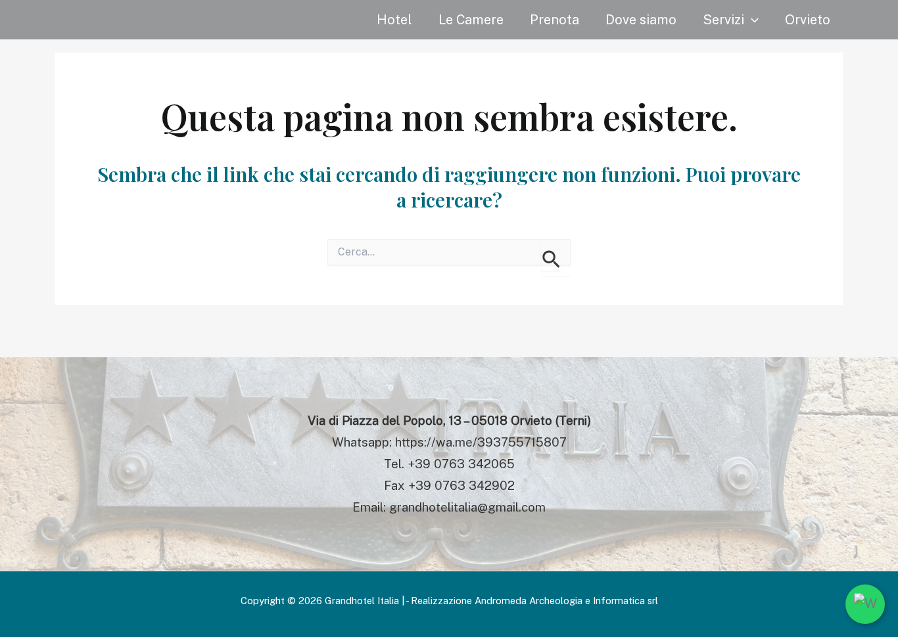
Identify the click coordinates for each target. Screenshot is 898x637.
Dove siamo (640, 20)
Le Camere (471, 20)
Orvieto (807, 20)
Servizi (723, 20)
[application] (751, 19)
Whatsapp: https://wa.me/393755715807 (449, 442)
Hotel (394, 20)
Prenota (554, 20)
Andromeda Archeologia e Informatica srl (566, 600)
